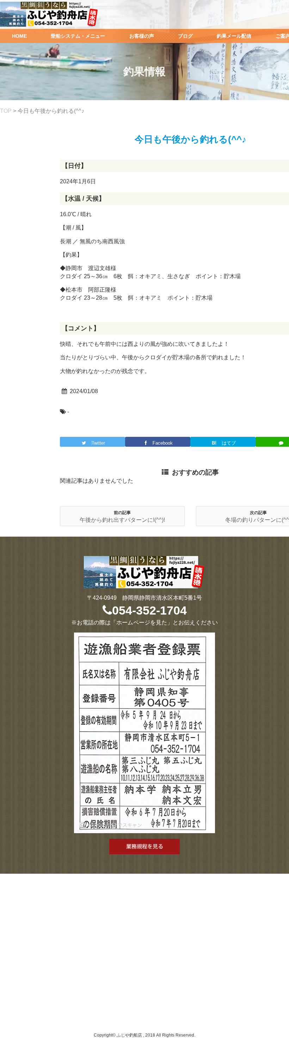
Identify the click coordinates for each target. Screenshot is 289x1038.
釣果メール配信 (234, 36)
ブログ (185, 36)
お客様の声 (141, 36)
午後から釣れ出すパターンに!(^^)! (122, 520)
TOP (6, 111)
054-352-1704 (149, 610)
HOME (19, 36)
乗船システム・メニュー (78, 36)
